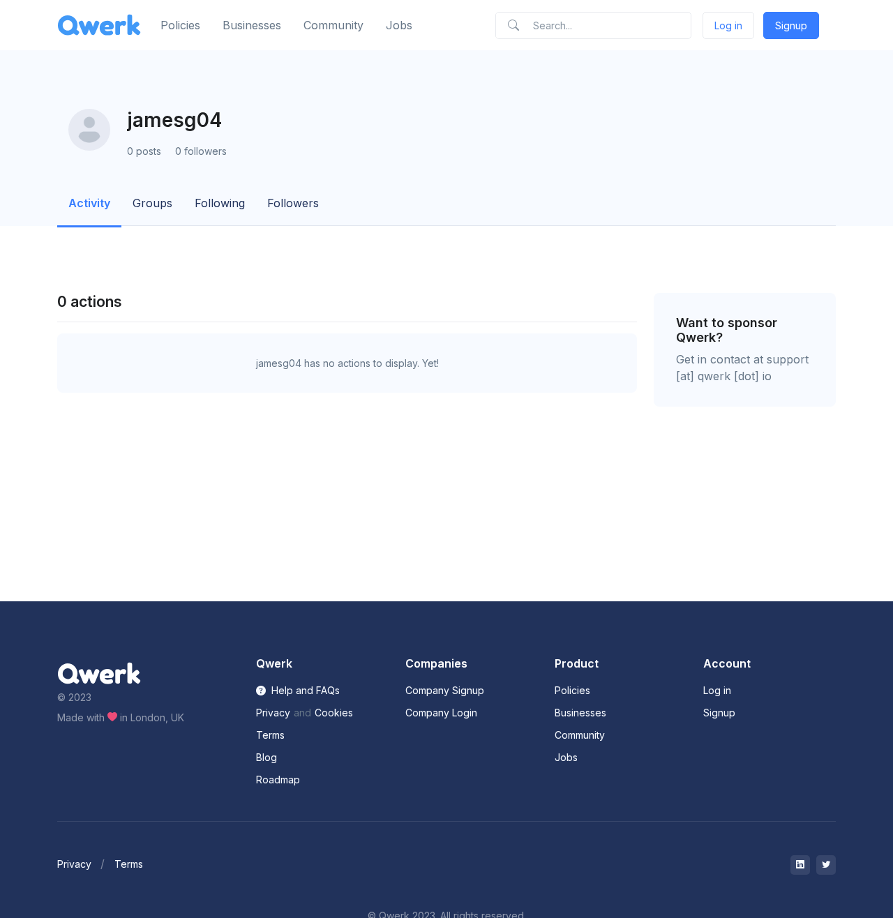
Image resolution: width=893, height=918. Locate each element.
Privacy (273, 712)
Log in (728, 25)
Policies (180, 25)
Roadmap (278, 779)
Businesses (252, 25)
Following (220, 203)
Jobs (399, 25)
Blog (266, 757)
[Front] (99, 25)
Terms (270, 735)
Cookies (334, 712)
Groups (152, 203)
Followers (293, 203)
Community (333, 25)
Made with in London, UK (120, 717)
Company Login (441, 712)
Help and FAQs (304, 690)
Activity (89, 203)
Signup (791, 25)
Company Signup (444, 690)
